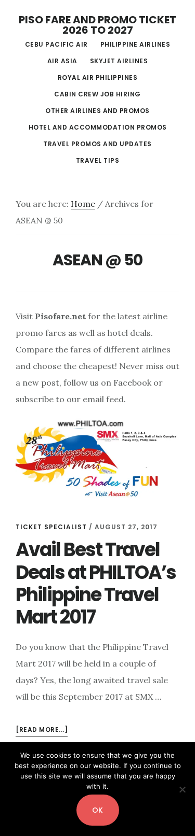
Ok (97, 810)
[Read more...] (42, 730)
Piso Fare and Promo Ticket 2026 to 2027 (97, 24)
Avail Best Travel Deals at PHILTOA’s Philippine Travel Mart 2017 (96, 583)
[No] (182, 789)
